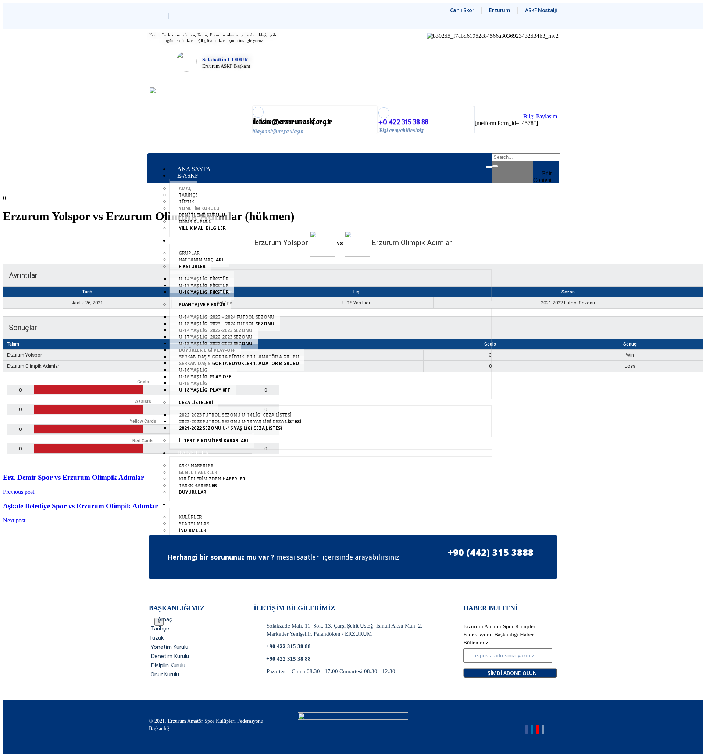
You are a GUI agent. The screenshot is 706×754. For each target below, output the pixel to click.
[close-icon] (549, 166)
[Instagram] (200, 16)
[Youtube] (537, 729)
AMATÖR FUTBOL (202, 240)
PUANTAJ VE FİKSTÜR (202, 304)
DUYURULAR (192, 492)
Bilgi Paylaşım (540, 116)
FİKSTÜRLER (192, 266)
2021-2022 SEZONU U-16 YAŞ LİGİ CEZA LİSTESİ (230, 428)
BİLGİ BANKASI (199, 504)
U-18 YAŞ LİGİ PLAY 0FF (204, 390)
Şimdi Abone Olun (512, 672)
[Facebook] (163, 16)
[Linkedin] (187, 16)
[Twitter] (175, 16)
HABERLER (193, 453)
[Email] (543, 729)
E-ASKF (187, 175)
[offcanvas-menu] (549, 158)
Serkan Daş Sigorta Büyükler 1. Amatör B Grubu (239, 363)
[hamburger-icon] (489, 167)
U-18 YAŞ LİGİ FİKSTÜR (204, 292)
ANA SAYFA (194, 169)
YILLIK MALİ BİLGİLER (202, 228)
